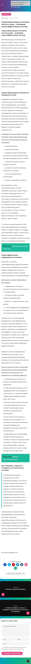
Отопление (6, 14)
